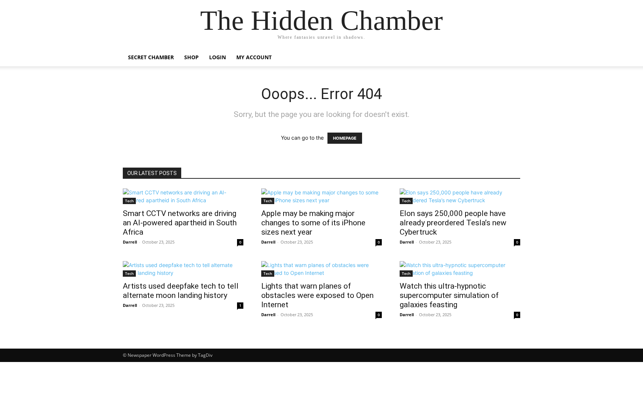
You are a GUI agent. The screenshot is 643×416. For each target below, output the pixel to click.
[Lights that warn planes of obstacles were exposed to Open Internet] (321, 269)
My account (254, 57)
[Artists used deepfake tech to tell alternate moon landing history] (183, 269)
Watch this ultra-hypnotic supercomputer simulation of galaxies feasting (449, 295)
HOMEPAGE (344, 138)
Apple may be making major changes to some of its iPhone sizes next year (313, 222)
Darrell (130, 242)
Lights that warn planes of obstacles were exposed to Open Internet (317, 295)
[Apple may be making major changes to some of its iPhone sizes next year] (321, 196)
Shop (191, 57)
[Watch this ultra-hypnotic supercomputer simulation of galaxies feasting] (460, 269)
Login (217, 57)
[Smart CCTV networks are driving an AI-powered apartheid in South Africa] (183, 196)
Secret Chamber (151, 57)
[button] (511, 57)
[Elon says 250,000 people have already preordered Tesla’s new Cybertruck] (460, 196)
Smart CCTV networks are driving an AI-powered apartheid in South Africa (180, 222)
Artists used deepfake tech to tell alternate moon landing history (181, 291)
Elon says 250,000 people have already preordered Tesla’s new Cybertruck (453, 222)
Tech (129, 200)
